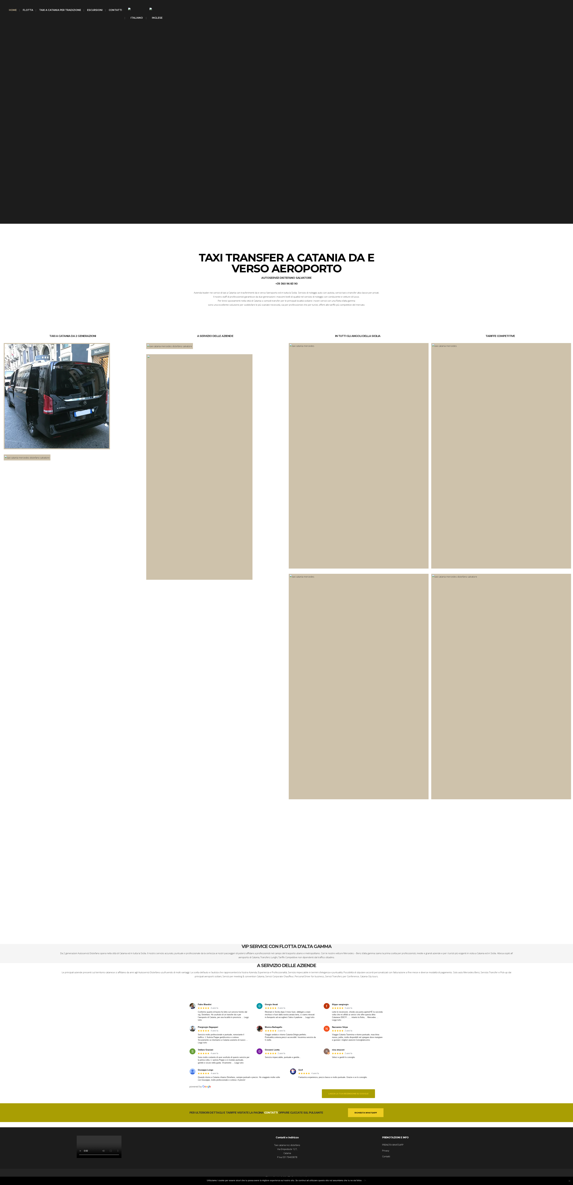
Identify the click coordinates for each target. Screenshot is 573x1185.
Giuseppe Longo (205, 1070)
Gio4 (300, 1070)
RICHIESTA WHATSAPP (366, 1113)
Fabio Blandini (204, 1004)
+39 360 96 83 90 (286, 283)
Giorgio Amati (271, 1004)
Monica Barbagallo (273, 1027)
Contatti (386, 1156)
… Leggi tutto (308, 1017)
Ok (365, 1180)
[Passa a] (136, 18)
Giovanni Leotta (272, 1050)
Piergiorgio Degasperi (208, 1027)
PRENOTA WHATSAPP (392, 1144)
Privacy (385, 1150)
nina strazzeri (338, 1050)
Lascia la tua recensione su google (348, 1094)
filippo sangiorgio (340, 1004)
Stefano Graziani (205, 1050)
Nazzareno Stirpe (340, 1027)
